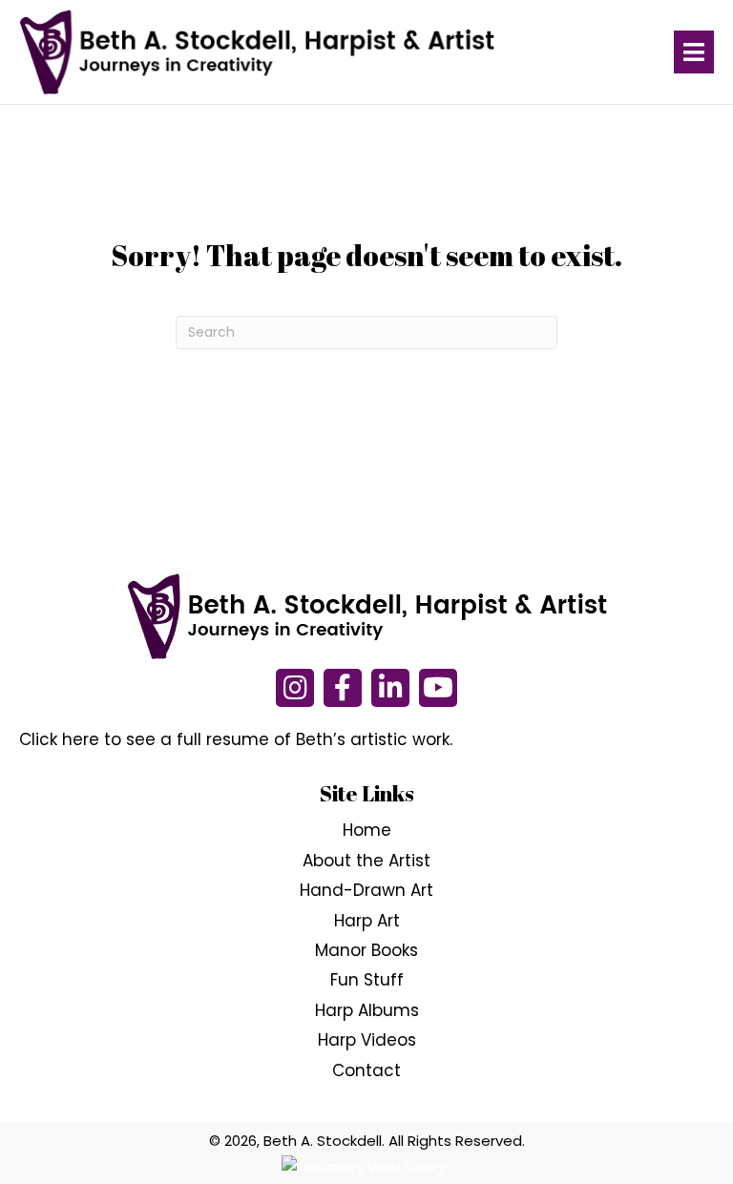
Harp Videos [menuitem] (367, 1039)
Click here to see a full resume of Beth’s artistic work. (235, 739)
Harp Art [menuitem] (367, 920)
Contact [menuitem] (366, 1070)
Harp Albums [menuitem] (367, 1010)
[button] (295, 688)
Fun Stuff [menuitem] (367, 979)
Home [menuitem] (367, 830)
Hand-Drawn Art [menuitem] (366, 890)
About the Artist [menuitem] (366, 860)
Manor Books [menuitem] (366, 950)
